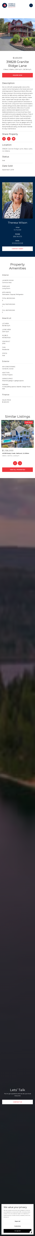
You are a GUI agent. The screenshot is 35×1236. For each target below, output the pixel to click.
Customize (17, 1226)
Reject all (17, 1221)
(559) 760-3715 (17, 236)
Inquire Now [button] (17, 75)
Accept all (17, 1231)
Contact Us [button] (17, 1102)
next (20, 463)
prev (15, 463)
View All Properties (17, 469)
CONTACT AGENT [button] (17, 249)
